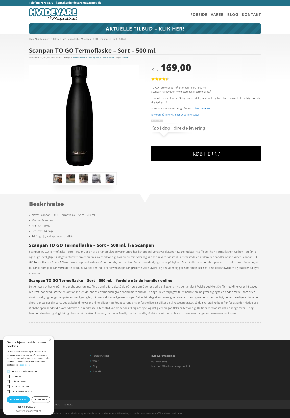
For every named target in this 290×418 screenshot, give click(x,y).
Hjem (31, 38)
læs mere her (202, 108)
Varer (217, 15)
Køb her (203, 153)
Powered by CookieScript (28, 411)
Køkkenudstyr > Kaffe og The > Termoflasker (58, 38)
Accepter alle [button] (18, 399)
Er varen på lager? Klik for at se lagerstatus (175, 114)
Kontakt (251, 15)
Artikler (105, 355)
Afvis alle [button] (41, 399)
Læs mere (25, 364)
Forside (198, 15)
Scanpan (124, 57)
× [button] (50, 340)
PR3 (180, 413)
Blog (232, 15)
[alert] (28, 375)
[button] (28, 407)
